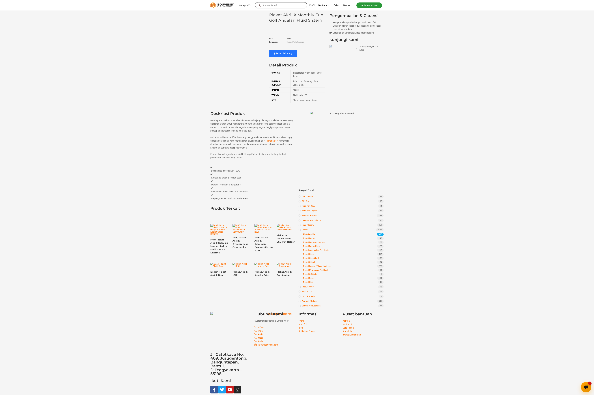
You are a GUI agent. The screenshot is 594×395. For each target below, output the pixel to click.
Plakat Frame (309, 238)
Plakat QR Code (310, 274)
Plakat (288, 42)
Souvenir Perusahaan (311, 306)
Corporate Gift (308, 196)
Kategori (244, 5)
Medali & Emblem (309, 215)
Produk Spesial (308, 296)
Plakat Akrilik (298, 42)
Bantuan (322, 5)
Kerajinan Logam (309, 211)
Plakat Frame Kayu (311, 246)
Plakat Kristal (309, 262)
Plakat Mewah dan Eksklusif (315, 270)
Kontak (346, 5)
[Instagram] (237, 389)
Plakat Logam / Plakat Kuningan (317, 266)
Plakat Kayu (308, 254)
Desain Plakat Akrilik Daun (218, 273)
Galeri (336, 5)
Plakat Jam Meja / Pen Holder (316, 250)
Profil (311, 5)
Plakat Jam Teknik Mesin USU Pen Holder (286, 238)
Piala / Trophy (308, 225)
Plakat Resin (308, 278)
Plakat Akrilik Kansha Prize (261, 273)
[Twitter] (222, 389)
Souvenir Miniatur (309, 301)
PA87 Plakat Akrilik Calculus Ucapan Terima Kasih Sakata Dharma (219, 246)
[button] (369, 5)
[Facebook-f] (214, 389)
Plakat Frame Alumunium (314, 242)
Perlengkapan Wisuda (311, 220)
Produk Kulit (307, 291)
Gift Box (305, 201)
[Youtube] (230, 389)
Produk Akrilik (308, 287)
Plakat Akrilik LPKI (240, 273)
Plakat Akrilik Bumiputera (284, 273)
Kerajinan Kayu (308, 206)
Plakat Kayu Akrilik (311, 258)
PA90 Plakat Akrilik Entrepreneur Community (240, 242)
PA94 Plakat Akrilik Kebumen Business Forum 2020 (263, 244)
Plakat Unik (308, 282)
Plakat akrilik (272, 141)
